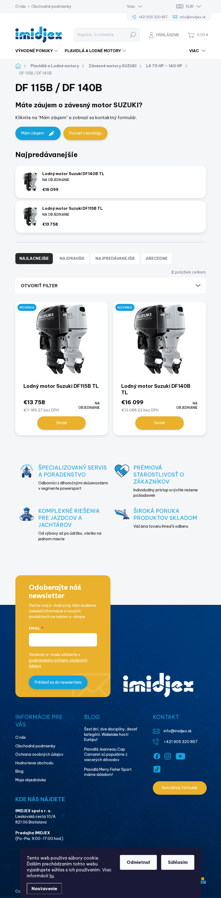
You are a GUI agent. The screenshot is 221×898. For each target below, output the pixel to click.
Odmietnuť (138, 862)
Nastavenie (44, 888)
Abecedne (157, 258)
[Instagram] (168, 755)
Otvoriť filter (39, 285)
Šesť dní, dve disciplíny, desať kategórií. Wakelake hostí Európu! (110, 734)
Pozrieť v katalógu (85, 133)
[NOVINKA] (61, 342)
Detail (61, 422)
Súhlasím (178, 862)
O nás (20, 6)
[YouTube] (180, 755)
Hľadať (133, 34)
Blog (19, 771)
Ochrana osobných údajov (39, 754)
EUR (190, 6)
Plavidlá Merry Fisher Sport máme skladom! (108, 772)
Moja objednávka (30, 780)
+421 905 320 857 (181, 741)
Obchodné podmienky (51, 6)
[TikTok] (157, 768)
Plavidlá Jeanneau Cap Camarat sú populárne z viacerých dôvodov (105, 754)
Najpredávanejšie (115, 258)
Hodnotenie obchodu (34, 763)
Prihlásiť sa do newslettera (58, 682)
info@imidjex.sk (178, 731)
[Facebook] (157, 755)
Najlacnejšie (34, 258)
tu (51, 875)
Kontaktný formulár (179, 787)
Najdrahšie (72, 258)
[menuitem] (37, 51)
